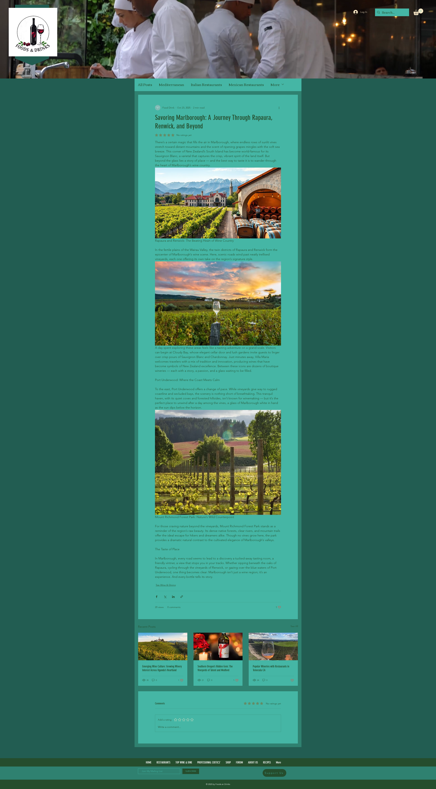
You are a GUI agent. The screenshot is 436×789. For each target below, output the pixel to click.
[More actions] (279, 108)
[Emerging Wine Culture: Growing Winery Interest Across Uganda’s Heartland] (162, 646)
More (275, 84)
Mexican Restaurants (246, 84)
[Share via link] (181, 596)
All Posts (145, 84)
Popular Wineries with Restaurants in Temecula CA (271, 668)
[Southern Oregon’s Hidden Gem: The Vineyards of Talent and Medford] (218, 646)
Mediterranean (171, 84)
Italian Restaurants (206, 84)
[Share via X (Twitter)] (165, 596)
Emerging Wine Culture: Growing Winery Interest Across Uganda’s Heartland (162, 668)
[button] (418, 12)
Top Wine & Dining (166, 585)
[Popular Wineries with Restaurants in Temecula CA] (273, 646)
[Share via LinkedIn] (173, 596)
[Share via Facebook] (156, 596)
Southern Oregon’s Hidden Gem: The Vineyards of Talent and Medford (215, 668)
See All (294, 626)
